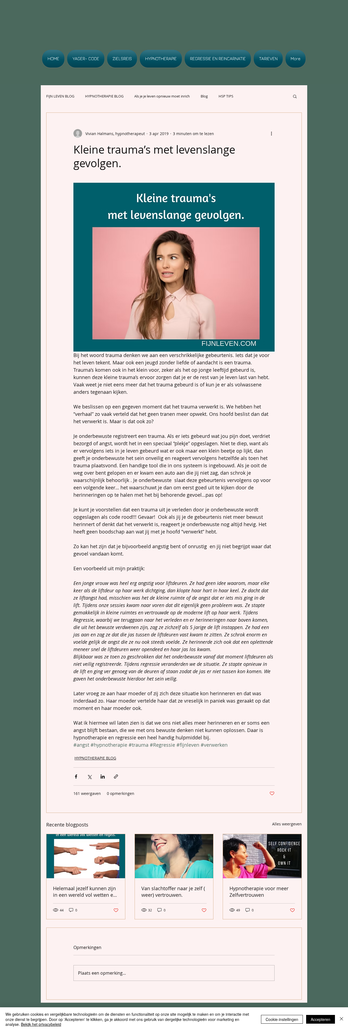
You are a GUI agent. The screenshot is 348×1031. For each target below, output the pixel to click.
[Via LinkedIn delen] (102, 776)
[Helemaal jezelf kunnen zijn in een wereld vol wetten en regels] (85, 856)
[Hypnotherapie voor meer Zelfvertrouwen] (262, 856)
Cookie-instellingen (282, 1019)
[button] (294, 96)
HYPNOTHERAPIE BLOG (104, 96)
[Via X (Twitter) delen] (89, 776)
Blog (204, 96)
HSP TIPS (226, 96)
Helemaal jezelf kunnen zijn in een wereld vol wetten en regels (84, 891)
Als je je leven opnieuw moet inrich (162, 96)
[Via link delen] (116, 776)
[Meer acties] (271, 133)
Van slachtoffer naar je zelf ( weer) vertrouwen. (173, 891)
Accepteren (320, 1019)
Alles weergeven (287, 823)
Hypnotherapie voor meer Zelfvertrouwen (258, 891)
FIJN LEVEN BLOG (60, 96)
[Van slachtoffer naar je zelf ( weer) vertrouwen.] (174, 856)
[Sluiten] (341, 1019)
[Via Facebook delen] (76, 776)
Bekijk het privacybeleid (41, 1024)
